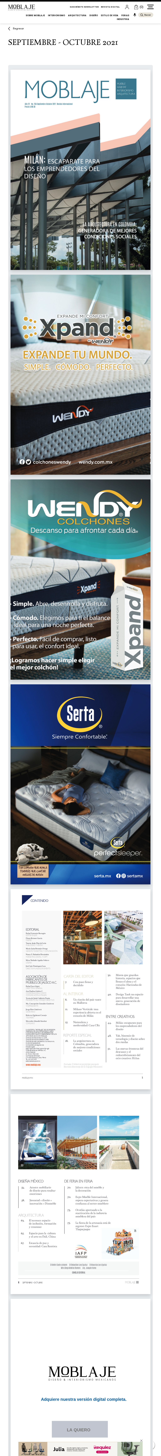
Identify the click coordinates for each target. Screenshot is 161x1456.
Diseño (93, 15)
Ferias (125, 15)
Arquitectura (77, 15)
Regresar (18, 28)
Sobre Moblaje (35, 15)
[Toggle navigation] (150, 7)
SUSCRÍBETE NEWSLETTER (84, 7)
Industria (123, 19)
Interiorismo (56, 15)
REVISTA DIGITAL (110, 7)
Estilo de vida (109, 15)
